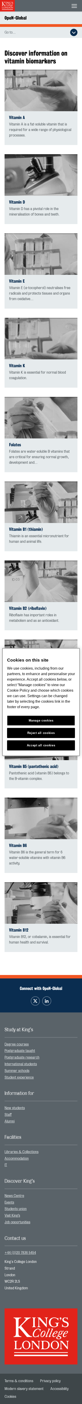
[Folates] (41, 417)
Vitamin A (17, 117)
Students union (16, 1209)
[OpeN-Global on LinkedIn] (46, 1001)
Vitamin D (17, 202)
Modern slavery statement (24, 1389)
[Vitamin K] (41, 338)
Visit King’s (12, 1215)
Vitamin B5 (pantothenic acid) (33, 766)
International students (21, 1064)
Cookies (10, 1396)
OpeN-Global (16, 18)
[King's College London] (41, 1332)
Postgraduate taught (20, 1051)
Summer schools (17, 1071)
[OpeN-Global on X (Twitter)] (35, 1001)
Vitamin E (17, 281)
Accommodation (17, 1158)
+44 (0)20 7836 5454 (20, 1253)
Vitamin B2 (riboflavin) (27, 608)
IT (6, 1165)
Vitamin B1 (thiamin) (26, 529)
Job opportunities (17, 1222)
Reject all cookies (41, 732)
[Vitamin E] (41, 254)
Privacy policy (50, 1381)
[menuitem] (41, 1044)
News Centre (14, 1196)
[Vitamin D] (41, 175)
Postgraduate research (22, 1057)
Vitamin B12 (18, 930)
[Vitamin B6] (41, 818)
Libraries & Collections (21, 1152)
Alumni (10, 1121)
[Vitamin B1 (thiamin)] (41, 502)
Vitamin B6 (18, 845)
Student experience (19, 1077)
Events (9, 1202)
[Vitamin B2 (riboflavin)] (41, 581)
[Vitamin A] (41, 90)
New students (15, 1108)
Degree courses (17, 1044)
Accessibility (59, 1389)
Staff (8, 1115)
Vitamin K (17, 366)
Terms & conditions (19, 1381)
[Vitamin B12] (41, 903)
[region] (41, 702)
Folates (15, 445)
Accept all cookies (41, 745)
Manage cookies (41, 720)
